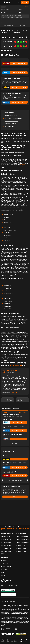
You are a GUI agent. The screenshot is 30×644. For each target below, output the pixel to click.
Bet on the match (19, 63)
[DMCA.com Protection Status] (21, 634)
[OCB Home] (6, 2)
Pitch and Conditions (10, 123)
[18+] (2, 629)
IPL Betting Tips (5, 536)
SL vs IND (25, 2)
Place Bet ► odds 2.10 (19, 475)
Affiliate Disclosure (6, 566)
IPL (18, 526)
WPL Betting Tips (6, 539)
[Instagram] (16, 586)
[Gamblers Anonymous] (16, 629)
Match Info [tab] (21, 25)
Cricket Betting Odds (22, 542)
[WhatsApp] (2, 586)
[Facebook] (12, 586)
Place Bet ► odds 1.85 (19, 430)
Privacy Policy (5, 569)
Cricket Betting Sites (22, 536)
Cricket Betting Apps (22, 539)
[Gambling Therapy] (9, 629)
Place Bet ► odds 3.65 (18, 102)
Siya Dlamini (14, 392)
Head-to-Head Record (11, 115)
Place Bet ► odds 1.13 (19, 422)
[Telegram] (9, 586)
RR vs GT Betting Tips (10, 126)
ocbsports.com (4, 604)
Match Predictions (11, 526)
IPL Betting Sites (20, 545)
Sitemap (3, 575)
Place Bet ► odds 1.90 (19, 439)
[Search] (19, 2)
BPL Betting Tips (6, 545)
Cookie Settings (8, 594)
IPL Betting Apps (21, 549)
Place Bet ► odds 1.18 (19, 459)
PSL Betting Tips (6, 542)
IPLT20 (27, 6)
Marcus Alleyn (12, 370)
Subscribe (15, 497)
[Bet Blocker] (7, 634)
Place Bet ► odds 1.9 (19, 87)
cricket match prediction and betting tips (12, 166)
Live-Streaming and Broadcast (13, 118)
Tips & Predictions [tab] (8, 25)
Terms (3, 572)
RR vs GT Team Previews (11, 121)
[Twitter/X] (5, 586)
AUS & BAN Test (23, 412)
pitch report (23, 164)
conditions (22, 343)
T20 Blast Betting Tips (6, 552)
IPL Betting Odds (21, 552)
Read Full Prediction (15, 443)
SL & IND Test (24, 449)
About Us (4, 560)
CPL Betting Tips (6, 549)
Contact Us (4, 563)
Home (2, 526)
